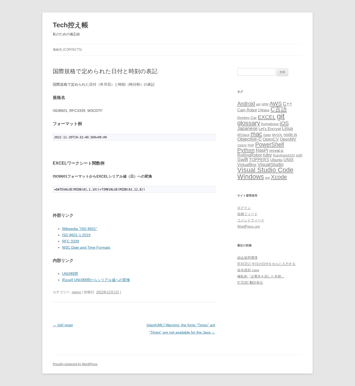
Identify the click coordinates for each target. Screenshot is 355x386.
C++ (287, 103)
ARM (264, 104)
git (281, 116)
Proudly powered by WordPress (75, 364)
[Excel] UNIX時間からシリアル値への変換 (96, 280)
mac (256, 133)
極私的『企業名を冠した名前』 (261, 276)
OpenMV (288, 139)
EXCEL (267, 117)
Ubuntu (276, 160)
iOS (284, 123)
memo (76, 292)
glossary (248, 122)
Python (246, 150)
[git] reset (63, 325)
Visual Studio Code (265, 169)
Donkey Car (247, 118)
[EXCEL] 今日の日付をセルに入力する (266, 264)
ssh (299, 155)
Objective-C (249, 139)
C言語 (279, 109)
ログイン (244, 208)
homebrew (270, 124)
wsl (267, 178)
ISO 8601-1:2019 (76, 235)
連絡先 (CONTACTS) (67, 49)
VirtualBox (247, 164)
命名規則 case (248, 270)
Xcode (279, 177)
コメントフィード (250, 220)
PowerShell (269, 144)
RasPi (262, 150)
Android (246, 103)
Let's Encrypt (270, 129)
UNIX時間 (70, 274)
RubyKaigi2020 (284, 155)
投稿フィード (247, 214)
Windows (250, 176)
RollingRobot (249, 155)
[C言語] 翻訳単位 (250, 283)
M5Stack (243, 135)
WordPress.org (248, 226)
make (267, 135)
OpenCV (271, 139)
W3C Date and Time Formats (86, 247)
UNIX (289, 160)
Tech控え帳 (70, 25)
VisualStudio (271, 164)
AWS (275, 103)
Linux (287, 128)
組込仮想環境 (247, 258)
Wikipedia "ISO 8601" (79, 229)
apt (258, 104)
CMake (263, 110)
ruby (267, 155)
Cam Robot (247, 110)
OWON (242, 145)
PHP (251, 145)
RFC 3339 (70, 241)
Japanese (247, 128)
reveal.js (276, 150)
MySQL (277, 135)
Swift (242, 159)
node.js (290, 134)
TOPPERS (259, 159)
